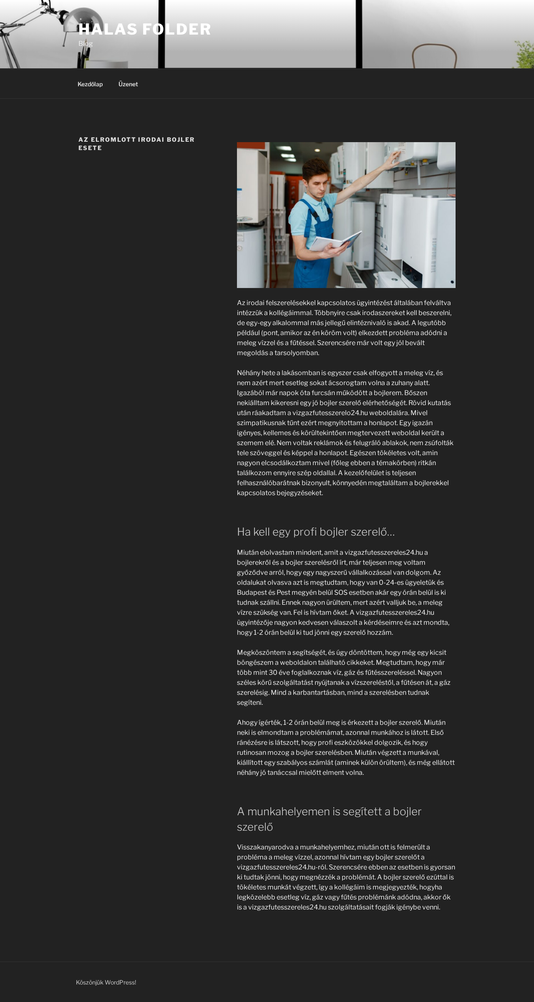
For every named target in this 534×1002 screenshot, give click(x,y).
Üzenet (128, 84)
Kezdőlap (90, 84)
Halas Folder (145, 29)
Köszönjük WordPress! (106, 982)
